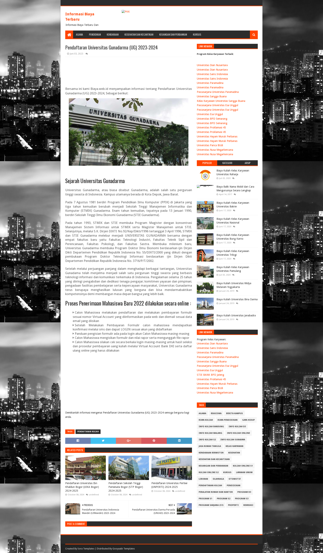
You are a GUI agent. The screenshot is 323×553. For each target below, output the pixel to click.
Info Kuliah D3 (237, 426)
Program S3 (241, 498)
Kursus (197, 34)
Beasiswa (216, 413)
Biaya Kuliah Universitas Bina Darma (237, 299)
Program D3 (244, 492)
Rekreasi (248, 505)
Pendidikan (95, 34)
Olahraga (218, 479)
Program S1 (205, 498)
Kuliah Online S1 (243, 466)
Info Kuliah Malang (210, 433)
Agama (79, 34)
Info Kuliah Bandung (211, 426)
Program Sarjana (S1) (211, 505)
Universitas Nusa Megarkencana (215, 149)
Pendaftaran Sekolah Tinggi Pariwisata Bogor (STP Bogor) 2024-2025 (125, 487)
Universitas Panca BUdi (210, 145)
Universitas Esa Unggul (210, 114)
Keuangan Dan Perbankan (173, 34)
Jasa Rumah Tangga (210, 446)
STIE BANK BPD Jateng (210, 374)
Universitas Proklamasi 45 (211, 127)
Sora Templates (86, 548)
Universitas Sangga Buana (212, 96)
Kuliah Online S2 (209, 472)
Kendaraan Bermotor (211, 453)
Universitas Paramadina (210, 82)
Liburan (203, 479)
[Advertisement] (137, 384)
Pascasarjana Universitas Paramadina (218, 91)
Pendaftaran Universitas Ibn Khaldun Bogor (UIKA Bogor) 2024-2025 (82, 487)
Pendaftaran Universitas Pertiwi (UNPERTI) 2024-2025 (169, 485)
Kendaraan (113, 34)
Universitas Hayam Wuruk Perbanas (217, 136)
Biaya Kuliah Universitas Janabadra (236, 315)
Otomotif (235, 479)
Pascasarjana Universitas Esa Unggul (217, 105)
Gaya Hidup (248, 420)
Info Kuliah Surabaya (232, 439)
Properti (233, 505)
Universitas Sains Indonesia (212, 74)
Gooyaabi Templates (124, 548)
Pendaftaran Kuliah (88, 432)
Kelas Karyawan (234, 446)
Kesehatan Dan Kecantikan (138, 34)
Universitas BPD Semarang (212, 118)
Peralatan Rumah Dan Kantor (216, 492)
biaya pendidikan (228, 420)
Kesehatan (234, 453)
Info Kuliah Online (238, 433)
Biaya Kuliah (206, 420)
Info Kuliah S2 (207, 439)
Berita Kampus (234, 413)
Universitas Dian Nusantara (212, 65)
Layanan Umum (244, 472)
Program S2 (223, 498)
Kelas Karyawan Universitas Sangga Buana (221, 100)
